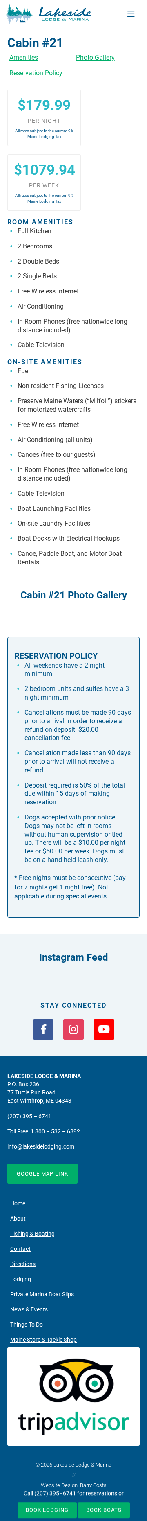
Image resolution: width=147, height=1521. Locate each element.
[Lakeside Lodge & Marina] (48, 13)
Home (17, 1203)
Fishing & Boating (32, 1233)
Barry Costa (93, 1485)
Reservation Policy (35, 73)
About (18, 1218)
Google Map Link (42, 1174)
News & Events (29, 1309)
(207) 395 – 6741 (29, 1116)
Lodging (20, 1279)
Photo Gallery (95, 57)
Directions (23, 1264)
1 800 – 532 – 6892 (55, 1131)
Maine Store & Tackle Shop (43, 1339)
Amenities (23, 57)
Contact (20, 1249)
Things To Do (26, 1324)
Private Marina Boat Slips (42, 1294)
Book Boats (104, 1509)
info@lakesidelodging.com (40, 1146)
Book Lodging (47, 1509)
